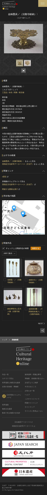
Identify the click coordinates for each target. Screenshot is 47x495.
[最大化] (5, 213)
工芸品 (4, 92)
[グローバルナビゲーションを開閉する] (42, 3)
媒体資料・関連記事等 (33, 374)
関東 (15, 92)
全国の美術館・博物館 (10, 387)
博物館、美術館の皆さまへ (34, 378)
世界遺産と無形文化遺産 (11, 383)
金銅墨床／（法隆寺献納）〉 (13, 161)
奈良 (10, 92)
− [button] (5, 207)
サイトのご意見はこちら (34, 411)
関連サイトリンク (31, 403)
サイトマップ (30, 407)
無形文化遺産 (7, 409)
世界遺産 (5, 405)
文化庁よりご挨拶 (31, 383)
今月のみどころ (30, 387)
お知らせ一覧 (30, 391)
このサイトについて (32, 399)
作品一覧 (5, 374)
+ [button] (5, 203)
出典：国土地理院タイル (36, 234)
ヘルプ (27, 395)
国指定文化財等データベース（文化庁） (18, 164)
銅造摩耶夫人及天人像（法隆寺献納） (14, 311)
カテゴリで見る (8, 378)
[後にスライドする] (41, 323)
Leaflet (26, 234)
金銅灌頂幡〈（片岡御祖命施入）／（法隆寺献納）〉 (36, 311)
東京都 (21, 92)
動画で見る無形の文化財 (11, 413)
